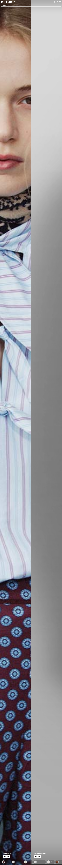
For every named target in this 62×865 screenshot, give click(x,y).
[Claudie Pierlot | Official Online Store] (8, 2)
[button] (54, 2)
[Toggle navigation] (60, 2)
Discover (6, 856)
